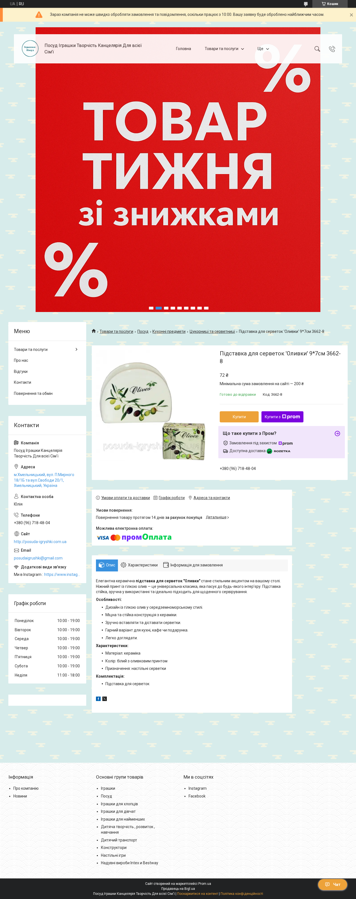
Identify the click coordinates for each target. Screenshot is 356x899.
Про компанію (26, 788)
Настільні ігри (113, 855)
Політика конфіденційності (242, 894)
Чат (336, 884)
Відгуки (21, 371)
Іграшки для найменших (123, 819)
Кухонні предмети (169, 331)
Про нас (21, 360)
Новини (20, 796)
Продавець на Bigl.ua (178, 889)
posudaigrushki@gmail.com (38, 558)
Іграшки (108, 788)
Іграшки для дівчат (118, 811)
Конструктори (114, 847)
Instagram (198, 788)
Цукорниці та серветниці (212, 331)
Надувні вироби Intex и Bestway (129, 863)
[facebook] (98, 699)
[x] (104, 699)
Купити (239, 417)
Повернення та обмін (33, 393)
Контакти (22, 382)
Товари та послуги (221, 48)
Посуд (143, 331)
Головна (183, 48)
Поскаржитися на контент (197, 894)
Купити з (273, 417)
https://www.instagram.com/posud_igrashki (62, 574)
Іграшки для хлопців (119, 804)
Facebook (197, 796)
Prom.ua (204, 884)
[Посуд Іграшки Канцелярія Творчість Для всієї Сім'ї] (29, 48)
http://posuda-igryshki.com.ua (40, 541)
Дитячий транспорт (119, 840)
